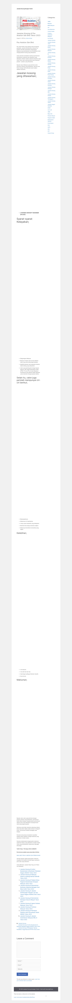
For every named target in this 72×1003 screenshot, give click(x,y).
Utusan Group (51, 133)
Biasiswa (50, 23)
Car (48, 27)
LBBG (49, 111)
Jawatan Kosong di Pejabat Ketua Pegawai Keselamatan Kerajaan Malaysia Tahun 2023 (29, 881)
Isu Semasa (50, 38)
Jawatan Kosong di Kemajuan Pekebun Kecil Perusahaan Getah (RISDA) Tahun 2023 (29, 912)
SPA (49, 129)
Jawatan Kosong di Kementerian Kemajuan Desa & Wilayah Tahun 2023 (29, 899)
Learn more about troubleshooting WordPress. (24, 997)
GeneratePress (49, 989)
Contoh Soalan (51, 31)
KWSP (49, 107)
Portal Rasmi (50, 123)
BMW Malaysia (51, 25)
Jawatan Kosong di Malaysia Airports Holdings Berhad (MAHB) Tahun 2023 (29, 876)
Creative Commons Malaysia (50, 35)
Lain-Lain (50, 109)
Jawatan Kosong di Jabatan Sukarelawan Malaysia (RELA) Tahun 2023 (28, 917)
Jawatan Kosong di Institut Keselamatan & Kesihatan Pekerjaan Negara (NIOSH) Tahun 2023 (30, 871)
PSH (49, 125)
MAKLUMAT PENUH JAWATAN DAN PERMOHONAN (28, 855)
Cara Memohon (51, 29)
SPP (49, 131)
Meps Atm (50, 113)
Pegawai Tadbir (51, 117)
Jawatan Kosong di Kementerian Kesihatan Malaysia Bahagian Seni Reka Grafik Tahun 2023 (30, 887)
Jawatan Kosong (22, 923)
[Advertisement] (29, 89)
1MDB (49, 21)
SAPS (49, 127)
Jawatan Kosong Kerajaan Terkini (25, 8)
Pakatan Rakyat (51, 115)
